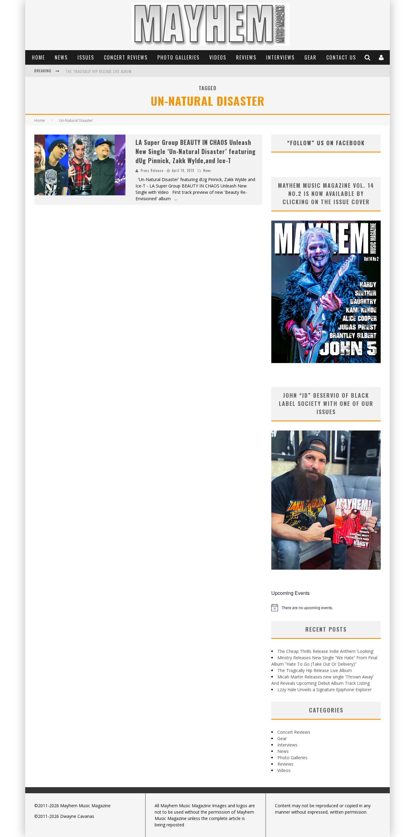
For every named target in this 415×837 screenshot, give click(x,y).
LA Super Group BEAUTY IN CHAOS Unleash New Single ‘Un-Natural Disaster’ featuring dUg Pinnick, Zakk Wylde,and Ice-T (195, 151)
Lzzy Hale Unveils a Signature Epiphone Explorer (324, 689)
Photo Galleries (178, 57)
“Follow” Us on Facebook (326, 143)
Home (38, 57)
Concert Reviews (126, 57)
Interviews (280, 57)
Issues (85, 57)
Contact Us (341, 57)
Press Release (152, 170)
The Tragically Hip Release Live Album (99, 71)
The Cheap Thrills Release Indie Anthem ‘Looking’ (325, 651)
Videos (217, 57)
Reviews (246, 57)
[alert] (326, 607)
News (61, 57)
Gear (310, 57)
